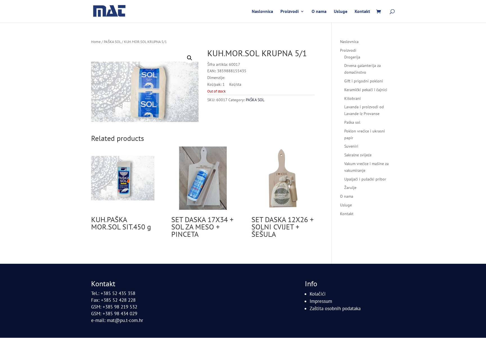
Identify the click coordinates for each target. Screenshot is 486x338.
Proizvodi (289, 11)
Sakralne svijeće (358, 154)
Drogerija (352, 57)
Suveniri (351, 146)
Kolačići (318, 294)
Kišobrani (352, 98)
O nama (319, 11)
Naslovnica (262, 11)
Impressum (321, 301)
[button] (189, 58)
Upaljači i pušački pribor (365, 179)
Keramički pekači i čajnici (365, 89)
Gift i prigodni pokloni (363, 81)
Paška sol (352, 122)
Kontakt (362, 11)
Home (96, 41)
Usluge (340, 11)
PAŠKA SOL (112, 41)
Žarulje (350, 187)
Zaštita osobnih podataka (335, 308)
